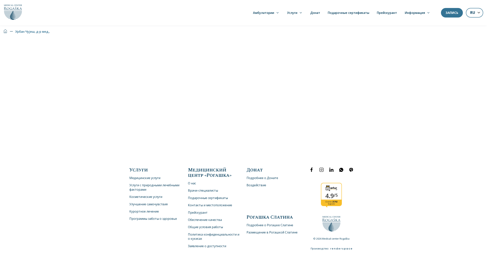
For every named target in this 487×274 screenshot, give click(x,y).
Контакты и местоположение (210, 205)
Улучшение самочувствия (148, 204)
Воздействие (256, 185)
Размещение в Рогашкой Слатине (272, 232)
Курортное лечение (144, 211)
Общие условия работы (205, 227)
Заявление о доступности (207, 246)
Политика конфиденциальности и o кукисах (213, 236)
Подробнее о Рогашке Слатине (270, 225)
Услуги (292, 13)
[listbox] (474, 13)
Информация (415, 13)
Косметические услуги (145, 197)
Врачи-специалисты (203, 190)
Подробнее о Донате (262, 178)
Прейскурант (387, 13)
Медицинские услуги (144, 178)
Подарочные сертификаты (348, 13)
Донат (315, 13)
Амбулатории (263, 13)
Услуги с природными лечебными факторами (154, 187)
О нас (192, 183)
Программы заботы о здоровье (153, 219)
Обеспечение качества (205, 220)
